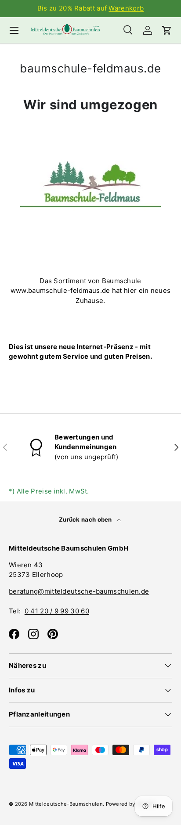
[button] (167, 30)
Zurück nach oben (86, 519)
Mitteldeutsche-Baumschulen (66, 804)
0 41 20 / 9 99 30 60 (57, 611)
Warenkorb (126, 8)
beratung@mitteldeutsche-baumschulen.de (79, 591)
